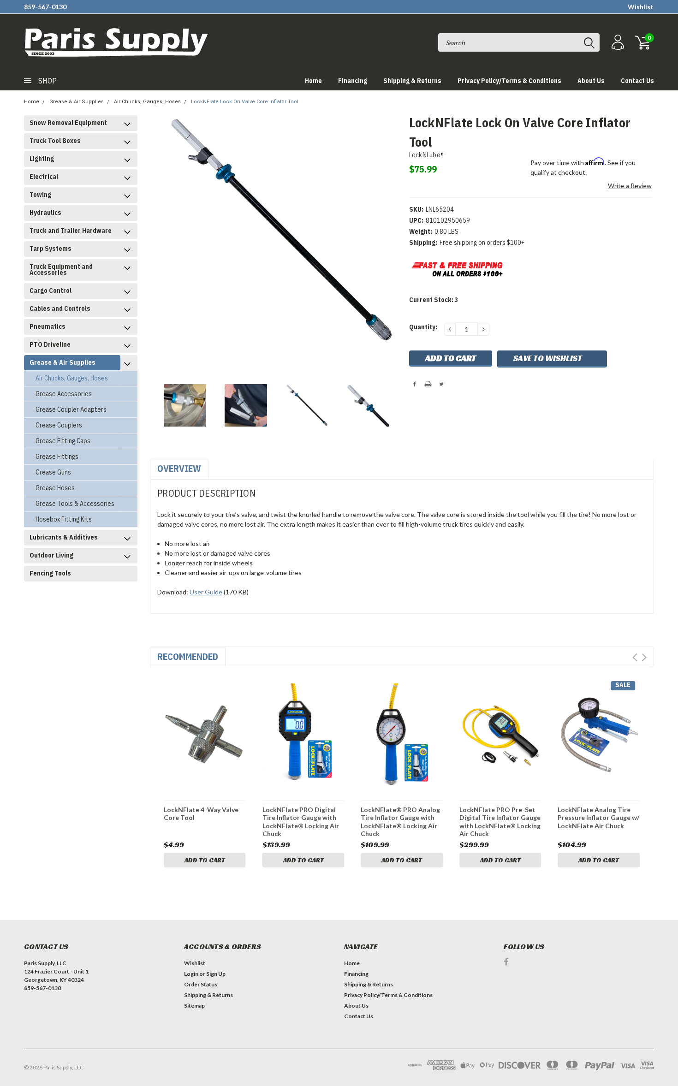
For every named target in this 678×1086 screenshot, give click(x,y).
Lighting (42, 158)
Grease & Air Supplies (76, 102)
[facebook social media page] (506, 961)
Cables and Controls (60, 308)
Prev (635, 657)
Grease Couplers (59, 425)
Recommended (187, 656)
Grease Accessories (64, 394)
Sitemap (194, 1005)
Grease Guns (53, 472)
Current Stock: (433, 300)
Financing (352, 81)
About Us (591, 81)
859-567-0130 (45, 7)
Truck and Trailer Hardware (71, 230)
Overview (179, 468)
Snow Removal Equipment (68, 123)
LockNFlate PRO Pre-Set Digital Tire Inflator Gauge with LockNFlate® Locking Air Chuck (500, 821)
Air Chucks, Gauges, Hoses (147, 102)
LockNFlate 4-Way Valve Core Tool (201, 814)
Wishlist (641, 7)
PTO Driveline (50, 344)
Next (644, 657)
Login (191, 973)
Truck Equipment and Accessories (61, 269)
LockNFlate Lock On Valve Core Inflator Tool (244, 102)
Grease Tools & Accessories (75, 503)
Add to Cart (204, 860)
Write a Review (630, 186)
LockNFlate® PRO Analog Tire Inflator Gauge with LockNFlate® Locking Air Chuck (400, 821)
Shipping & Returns (412, 81)
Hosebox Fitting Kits (64, 519)
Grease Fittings (57, 456)
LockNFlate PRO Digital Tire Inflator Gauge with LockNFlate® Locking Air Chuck (300, 821)
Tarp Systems (50, 248)
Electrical (44, 176)
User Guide (206, 592)
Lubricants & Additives (64, 537)
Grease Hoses (55, 488)
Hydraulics (45, 212)
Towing (40, 194)
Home (313, 81)
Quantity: (423, 327)
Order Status (200, 984)
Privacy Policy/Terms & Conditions (509, 81)
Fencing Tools (50, 573)
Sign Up (216, 973)
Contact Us (637, 81)
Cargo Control (50, 290)
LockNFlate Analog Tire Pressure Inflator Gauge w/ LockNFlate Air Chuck (598, 818)
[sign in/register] (616, 42)
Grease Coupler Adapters (71, 409)
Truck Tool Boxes (55, 140)
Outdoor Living (51, 555)
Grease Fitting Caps (63, 441)
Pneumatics (47, 326)
